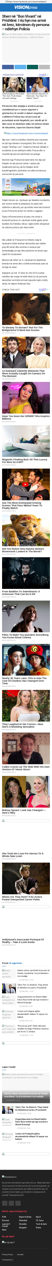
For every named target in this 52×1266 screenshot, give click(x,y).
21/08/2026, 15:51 (26, 1035)
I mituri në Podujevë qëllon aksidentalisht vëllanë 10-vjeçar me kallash (32, 1014)
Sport (38, 1217)
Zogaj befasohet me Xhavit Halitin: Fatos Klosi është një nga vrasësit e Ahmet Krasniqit (32, 1000)
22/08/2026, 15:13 (26, 980)
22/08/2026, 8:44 (25, 1021)
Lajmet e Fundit (6, 1225)
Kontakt (20, 1254)
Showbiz (23, 1224)
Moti (4, 1230)
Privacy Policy (7, 1254)
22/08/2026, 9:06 (25, 1006)
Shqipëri (23, 1228)
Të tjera (40, 1220)
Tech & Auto (41, 1224)
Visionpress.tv (7, 1260)
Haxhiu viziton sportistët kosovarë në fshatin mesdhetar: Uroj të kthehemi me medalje (33, 973)
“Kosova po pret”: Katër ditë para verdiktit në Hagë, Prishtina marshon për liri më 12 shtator (33, 1029)
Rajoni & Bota (25, 1217)
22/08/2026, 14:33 (26, 991)
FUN (4, 1217)
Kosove (5, 1220)
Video (38, 1228)
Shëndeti (23, 1220)
